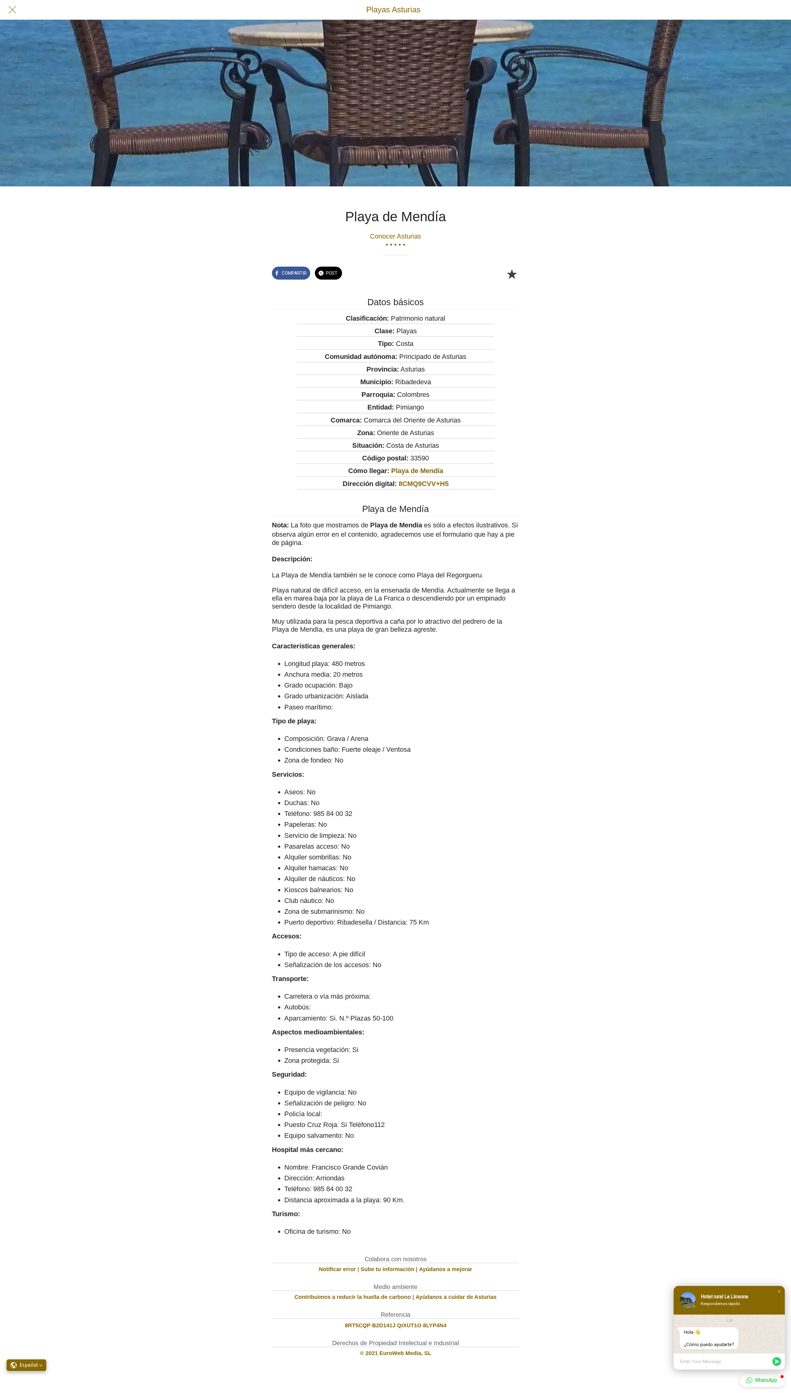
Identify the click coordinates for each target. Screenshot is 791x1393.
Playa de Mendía (417, 471)
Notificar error (337, 1269)
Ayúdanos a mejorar (445, 1269)
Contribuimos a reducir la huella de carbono (352, 1297)
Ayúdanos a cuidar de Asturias (456, 1297)
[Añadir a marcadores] (511, 273)
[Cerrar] (12, 10)
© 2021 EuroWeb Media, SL (395, 1353)
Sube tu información (387, 1269)
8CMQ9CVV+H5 (424, 484)
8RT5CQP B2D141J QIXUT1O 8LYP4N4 (395, 1325)
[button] (779, 1291)
